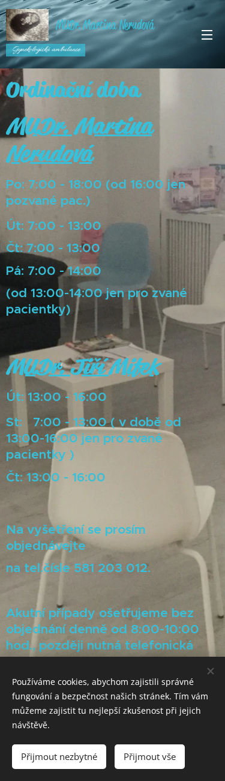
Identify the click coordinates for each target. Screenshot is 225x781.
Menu (207, 34)
